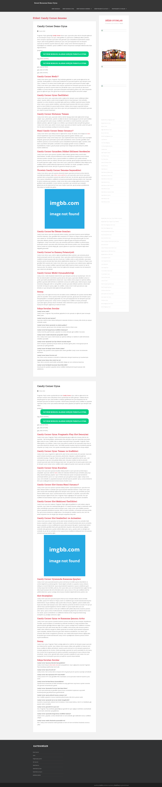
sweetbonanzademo (37, 775)
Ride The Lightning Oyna (106, 287)
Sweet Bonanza (56, 9)
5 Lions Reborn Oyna (105, 274)
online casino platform (60, 175)
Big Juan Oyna (104, 126)
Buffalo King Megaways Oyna (107, 136)
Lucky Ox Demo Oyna (105, 277)
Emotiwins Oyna (104, 300)
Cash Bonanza (104, 139)
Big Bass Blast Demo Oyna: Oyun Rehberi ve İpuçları (111, 218)
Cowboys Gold (104, 149)
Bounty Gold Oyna (105, 133)
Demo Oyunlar (36, 752)
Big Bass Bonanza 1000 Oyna (107, 254)
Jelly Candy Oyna (104, 244)
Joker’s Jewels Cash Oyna (106, 297)
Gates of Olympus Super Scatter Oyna (108, 247)
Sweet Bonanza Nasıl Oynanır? (107, 185)
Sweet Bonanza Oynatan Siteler (107, 192)
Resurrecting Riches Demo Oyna (107, 231)
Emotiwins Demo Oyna (105, 290)
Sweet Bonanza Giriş (105, 182)
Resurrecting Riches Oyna (106, 234)
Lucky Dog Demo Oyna (105, 257)
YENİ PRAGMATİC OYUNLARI (118, 9)
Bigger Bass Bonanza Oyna (106, 129)
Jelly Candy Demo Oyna (106, 238)
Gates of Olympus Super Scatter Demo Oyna (110, 241)
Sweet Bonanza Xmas (105, 201)
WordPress (117, 785)
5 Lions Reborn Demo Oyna (106, 270)
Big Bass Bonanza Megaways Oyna (108, 119)
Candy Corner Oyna (48, 386)
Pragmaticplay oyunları (37, 758)
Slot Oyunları (35, 762)
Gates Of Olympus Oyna (106, 162)
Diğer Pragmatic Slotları (101, 9)
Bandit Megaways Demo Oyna (107, 303)
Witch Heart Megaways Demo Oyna (108, 224)
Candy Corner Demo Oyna (52, 26)
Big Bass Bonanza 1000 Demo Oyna (108, 251)
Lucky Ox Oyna (104, 280)
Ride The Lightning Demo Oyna (107, 284)
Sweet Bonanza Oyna (68, 9)
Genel (34, 755)
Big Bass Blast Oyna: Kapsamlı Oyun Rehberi (110, 221)
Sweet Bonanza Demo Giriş (106, 175)
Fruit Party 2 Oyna (105, 156)
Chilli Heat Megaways (105, 142)
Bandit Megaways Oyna (106, 306)
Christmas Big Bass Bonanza (106, 146)
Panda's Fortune (104, 165)
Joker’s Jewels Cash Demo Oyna (107, 293)
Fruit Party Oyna (104, 159)
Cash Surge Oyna (104, 267)
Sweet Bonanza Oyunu (106, 195)
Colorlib (101, 785)
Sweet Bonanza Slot (105, 198)
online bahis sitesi (54, 665)
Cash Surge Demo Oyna (106, 261)
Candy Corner (57, 35)
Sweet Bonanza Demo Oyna (45, 3)
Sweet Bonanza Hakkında (83, 9)
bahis (88, 133)
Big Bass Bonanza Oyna (106, 123)
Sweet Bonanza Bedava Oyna (107, 172)
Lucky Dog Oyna (104, 264)
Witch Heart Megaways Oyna (107, 228)
